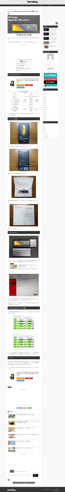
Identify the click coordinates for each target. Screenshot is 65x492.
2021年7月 (45, 116)
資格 (45, 132)
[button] (30, 35)
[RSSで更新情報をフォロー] (53, 68)
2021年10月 (45, 109)
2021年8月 (45, 114)
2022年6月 (45, 98)
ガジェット (46, 124)
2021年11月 (45, 107)
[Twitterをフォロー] (48, 68)
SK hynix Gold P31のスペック (22, 63)
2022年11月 (45, 91)
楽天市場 (29, 378)
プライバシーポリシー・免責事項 (53, 489)
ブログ (45, 128)
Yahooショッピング (20, 87)
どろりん (50, 61)
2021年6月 (45, 118)
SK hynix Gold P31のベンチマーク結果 (23, 68)
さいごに (18, 70)
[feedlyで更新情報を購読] (50, 68)
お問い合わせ (46, 489)
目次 (23, 61)
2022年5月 (45, 100)
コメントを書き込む (24, 482)
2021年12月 (45, 105)
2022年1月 (45, 102)
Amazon (20, 378)
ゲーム (45, 126)
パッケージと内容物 (20, 65)
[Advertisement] (24, 52)
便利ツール (46, 130)
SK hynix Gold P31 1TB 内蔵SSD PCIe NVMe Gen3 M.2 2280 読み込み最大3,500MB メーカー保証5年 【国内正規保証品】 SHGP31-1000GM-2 (27, 80)
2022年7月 (45, 96)
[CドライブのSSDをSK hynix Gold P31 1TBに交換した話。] (22, 35)
